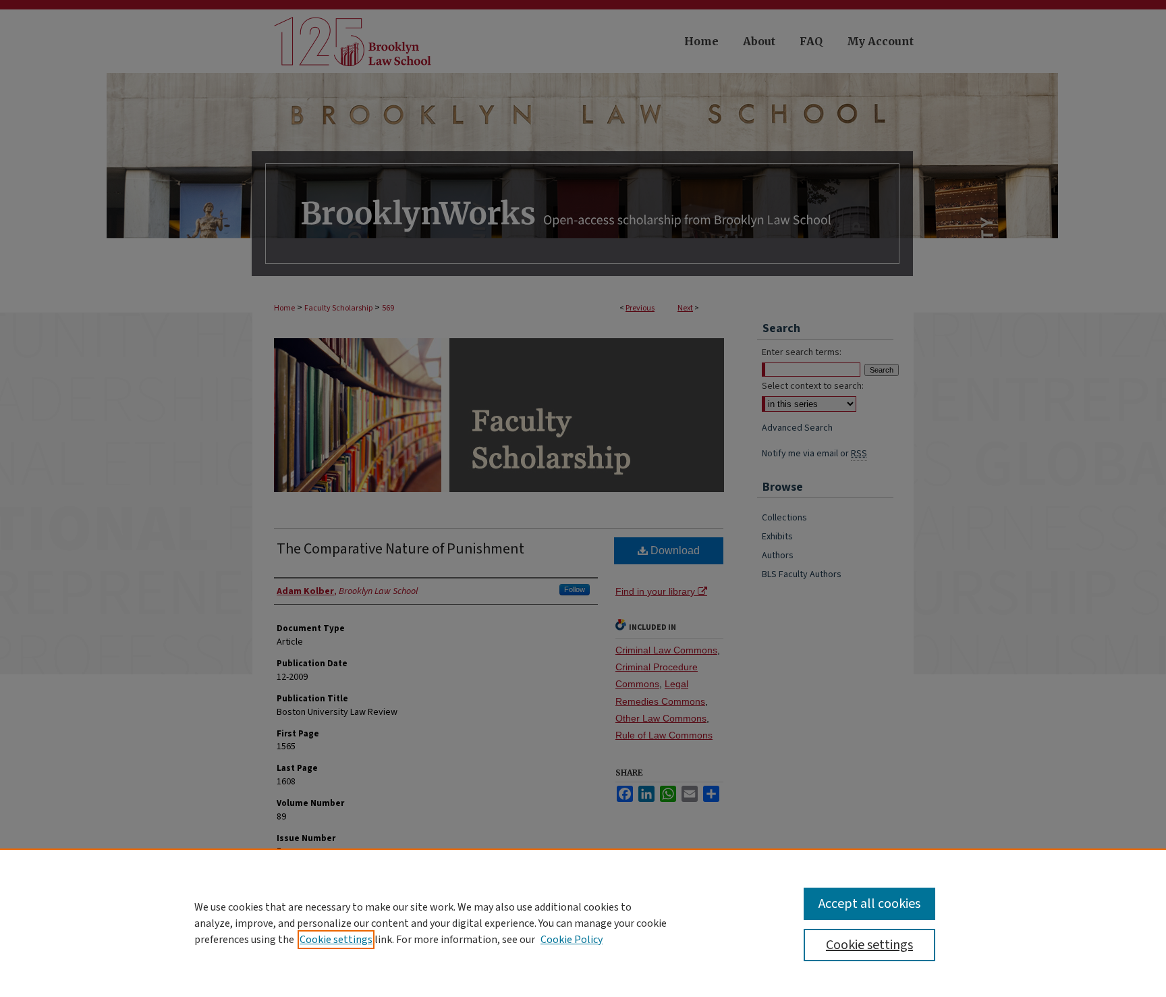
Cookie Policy (571, 939)
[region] (583, 922)
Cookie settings (336, 939)
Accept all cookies (869, 903)
